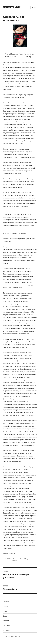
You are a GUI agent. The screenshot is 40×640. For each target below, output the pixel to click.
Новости (6, 621)
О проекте (6, 630)
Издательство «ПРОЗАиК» (11, 561)
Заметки (6, 616)
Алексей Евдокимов (26, 559)
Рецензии (15, 559)
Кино (5, 611)
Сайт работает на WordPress (12, 636)
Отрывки (6, 606)
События (6, 625)
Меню (34, 7)
